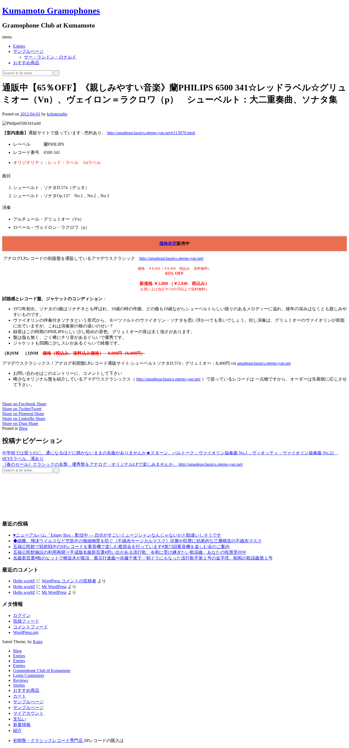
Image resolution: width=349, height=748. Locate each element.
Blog (23, 428)
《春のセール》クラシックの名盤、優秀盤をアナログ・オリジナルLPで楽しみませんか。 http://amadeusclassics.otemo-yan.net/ (122, 464)
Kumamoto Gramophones (51, 11)
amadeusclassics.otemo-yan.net (264, 363)
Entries (19, 46)
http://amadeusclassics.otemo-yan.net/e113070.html (151, 132)
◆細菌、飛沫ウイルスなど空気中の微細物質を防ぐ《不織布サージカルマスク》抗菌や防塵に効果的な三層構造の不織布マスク (137, 541)
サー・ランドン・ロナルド (50, 57)
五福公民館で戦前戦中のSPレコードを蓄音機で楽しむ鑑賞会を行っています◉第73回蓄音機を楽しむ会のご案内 (121, 546)
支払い (19, 719)
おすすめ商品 (26, 62)
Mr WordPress (54, 586)
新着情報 (22, 724)
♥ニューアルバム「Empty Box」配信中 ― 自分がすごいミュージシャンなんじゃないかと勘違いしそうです (117, 535)
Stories (19, 685)
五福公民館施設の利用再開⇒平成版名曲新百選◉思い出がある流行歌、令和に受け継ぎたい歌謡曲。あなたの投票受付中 (129, 552)
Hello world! (24, 581)
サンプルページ (28, 51)
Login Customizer (28, 675)
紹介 (17, 730)
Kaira (38, 641)
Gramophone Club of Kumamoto (41, 670)
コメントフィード (30, 627)
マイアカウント (28, 713)
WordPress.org (25, 632)
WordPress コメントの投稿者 (69, 581)
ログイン (22, 615)
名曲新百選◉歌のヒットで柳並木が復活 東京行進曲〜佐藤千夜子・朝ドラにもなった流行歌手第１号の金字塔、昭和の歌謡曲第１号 (143, 558)
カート (19, 696)
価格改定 (168, 243)
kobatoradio (57, 114)
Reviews (20, 680)
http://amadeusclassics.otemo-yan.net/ (171, 258)
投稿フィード (26, 621)
